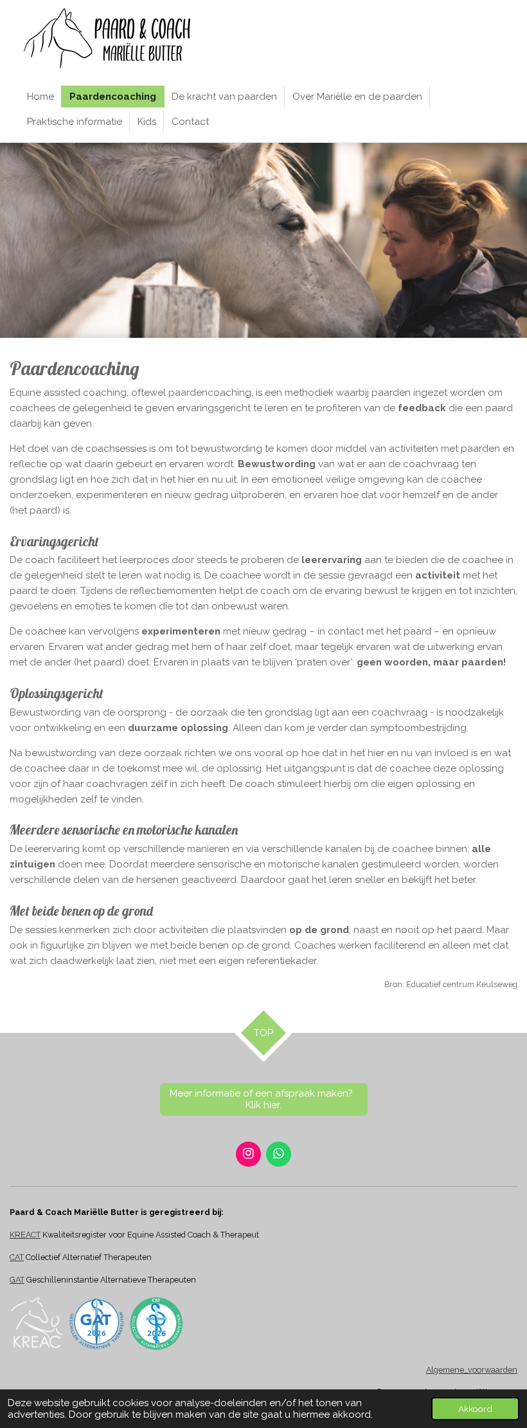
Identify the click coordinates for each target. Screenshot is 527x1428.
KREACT (25, 1234)
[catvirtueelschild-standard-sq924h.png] (156, 1323)
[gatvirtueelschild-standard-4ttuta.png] (97, 1323)
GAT (17, 1279)
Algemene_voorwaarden (471, 1370)
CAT (17, 1257)
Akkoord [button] (475, 1409)
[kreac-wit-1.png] (37, 1323)
